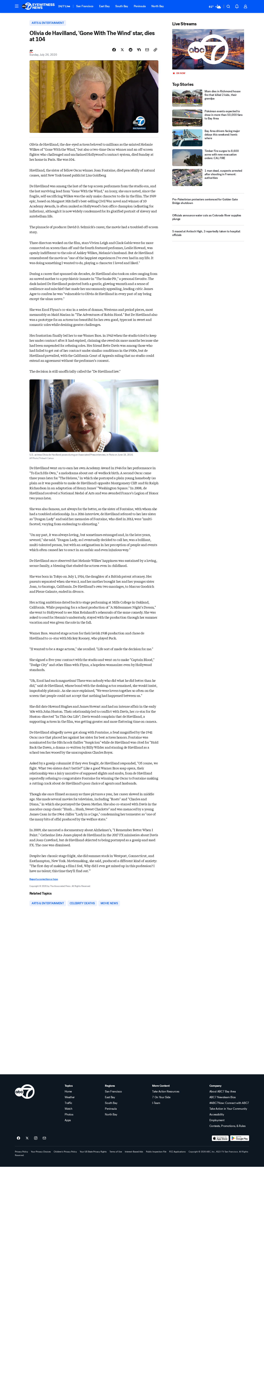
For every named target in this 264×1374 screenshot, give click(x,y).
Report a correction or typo (43, 879)
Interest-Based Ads (134, 1152)
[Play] (208, 49)
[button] (16, 6)
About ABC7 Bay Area (222, 1091)
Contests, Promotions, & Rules (227, 1126)
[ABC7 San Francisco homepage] (38, 6)
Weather (70, 1097)
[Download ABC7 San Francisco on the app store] (220, 1138)
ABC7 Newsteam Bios (222, 1097)
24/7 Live (64, 6)
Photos (69, 1114)
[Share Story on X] (122, 50)
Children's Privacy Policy (65, 1152)
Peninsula (140, 6)
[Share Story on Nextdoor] (139, 50)
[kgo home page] (24, 1091)
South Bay (121, 6)
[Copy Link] (155, 50)
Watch (68, 1108)
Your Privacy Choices (41, 1152)
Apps (68, 1120)
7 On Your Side (161, 1097)
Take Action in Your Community (228, 1108)
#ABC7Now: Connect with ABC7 (229, 1103)
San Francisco (84, 6)
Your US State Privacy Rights (93, 1152)
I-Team (156, 1103)
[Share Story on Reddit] (131, 50)
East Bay (104, 6)
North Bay (157, 6)
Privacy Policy (21, 1152)
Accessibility (216, 1114)
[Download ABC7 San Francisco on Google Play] (239, 1138)
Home (68, 1091)
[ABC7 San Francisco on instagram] (35, 1138)
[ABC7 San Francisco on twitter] (27, 1138)
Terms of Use (116, 1152)
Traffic (68, 1103)
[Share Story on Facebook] (114, 50)
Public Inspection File (156, 1152)
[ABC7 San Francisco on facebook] (18, 1138)
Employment (216, 1120)
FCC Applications (177, 1152)
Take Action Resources (165, 1091)
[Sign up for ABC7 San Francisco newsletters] (44, 1138)
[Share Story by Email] (147, 50)
